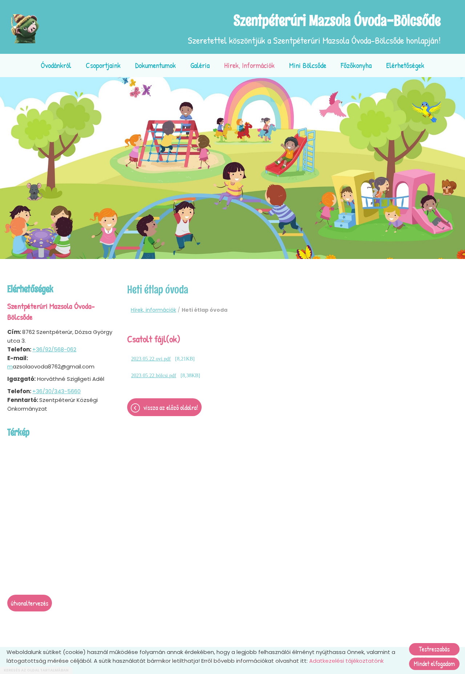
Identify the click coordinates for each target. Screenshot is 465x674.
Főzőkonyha (356, 65)
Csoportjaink (103, 65)
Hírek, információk (249, 65)
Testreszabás (434, 649)
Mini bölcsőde (307, 65)
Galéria (200, 65)
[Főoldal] (25, 28)
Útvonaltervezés (29, 603)
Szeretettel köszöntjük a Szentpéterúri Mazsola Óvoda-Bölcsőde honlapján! (314, 29)
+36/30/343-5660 (56, 391)
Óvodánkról (56, 65)
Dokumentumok (155, 65)
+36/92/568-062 (54, 349)
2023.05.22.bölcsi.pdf (153, 375)
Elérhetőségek (405, 65)
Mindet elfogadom (434, 663)
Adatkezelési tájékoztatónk (346, 661)
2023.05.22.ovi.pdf (151, 359)
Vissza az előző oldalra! (170, 407)
